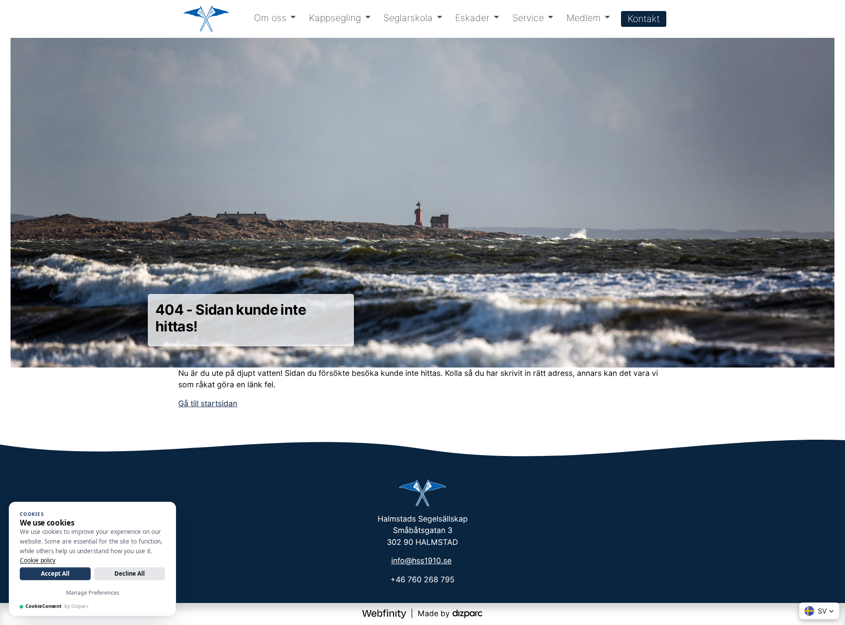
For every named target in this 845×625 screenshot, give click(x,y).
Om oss (270, 17)
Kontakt (644, 18)
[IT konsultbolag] (467, 613)
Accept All (55, 573)
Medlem (583, 17)
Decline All (129, 573)
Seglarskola (408, 17)
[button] (819, 611)
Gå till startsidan (207, 403)
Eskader (472, 17)
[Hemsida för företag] (385, 613)
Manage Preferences (92, 592)
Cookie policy (37, 560)
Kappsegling (335, 17)
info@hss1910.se (421, 560)
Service (528, 17)
